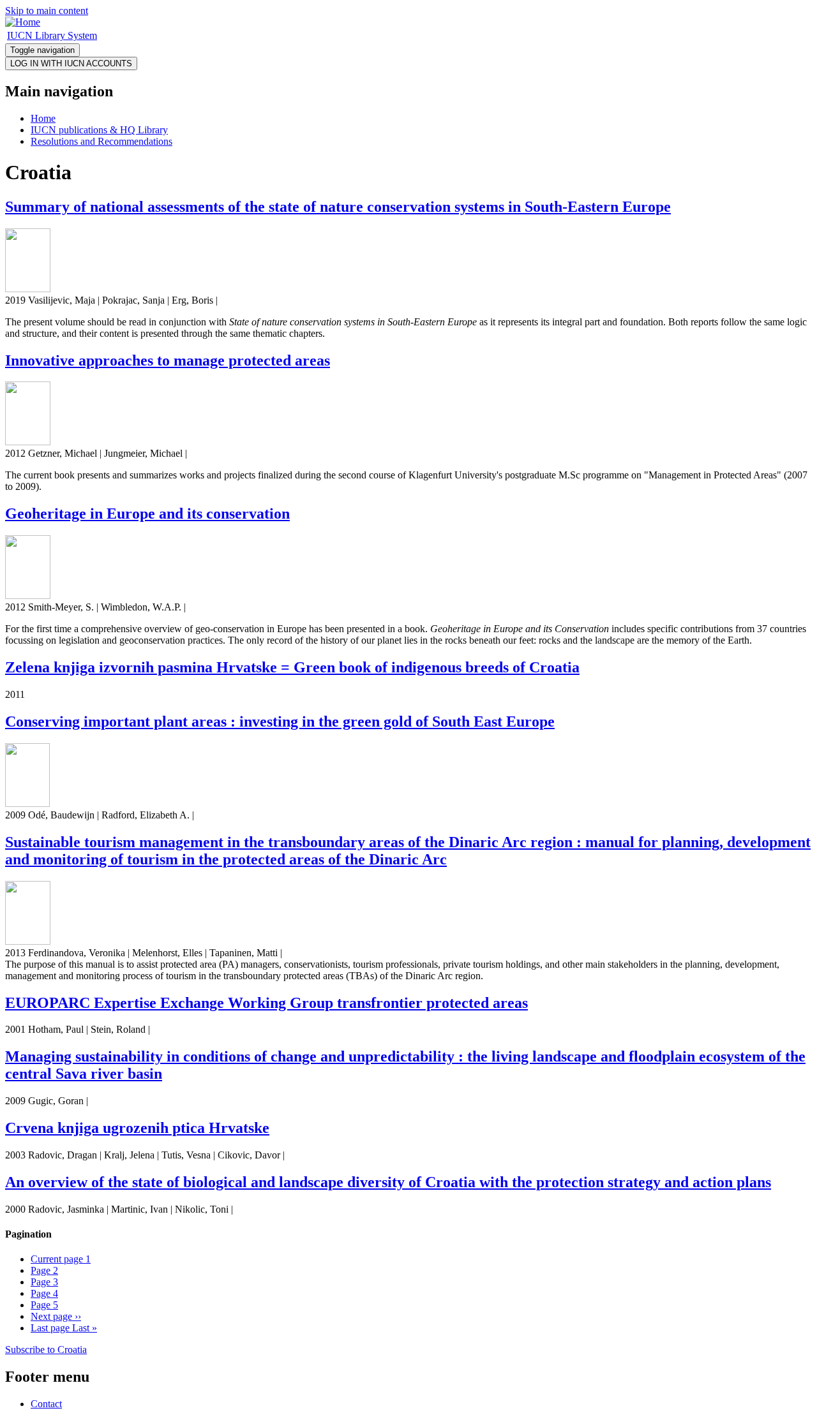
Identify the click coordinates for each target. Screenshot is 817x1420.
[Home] (22, 22)
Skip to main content (46, 10)
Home (43, 118)
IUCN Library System (52, 35)
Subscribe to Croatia (46, 1349)
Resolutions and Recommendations (101, 141)
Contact (46, 1403)
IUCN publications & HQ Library (99, 129)
